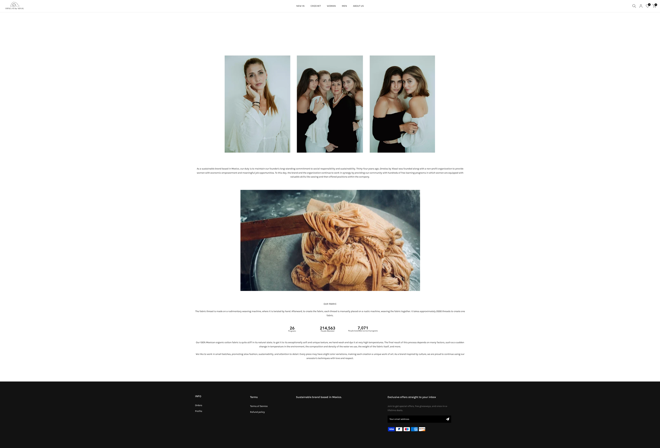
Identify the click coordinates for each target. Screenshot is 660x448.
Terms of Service (259, 406)
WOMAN (331, 5)
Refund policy (257, 412)
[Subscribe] (447, 419)
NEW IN (300, 5)
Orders (198, 405)
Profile (198, 411)
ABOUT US (358, 5)
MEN (344, 5)
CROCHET (316, 5)
